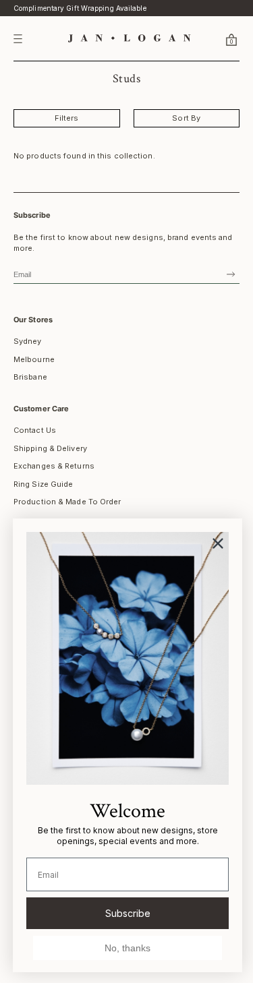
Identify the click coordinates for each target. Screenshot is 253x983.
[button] (215, 39)
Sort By (186, 118)
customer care (41, 408)
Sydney (27, 341)
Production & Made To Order (67, 501)
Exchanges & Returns (53, 466)
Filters (67, 118)
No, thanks (127, 948)
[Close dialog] (218, 543)
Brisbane (30, 377)
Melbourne (34, 359)
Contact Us (34, 430)
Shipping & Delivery (50, 448)
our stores (33, 319)
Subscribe (127, 913)
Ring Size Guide (43, 484)
